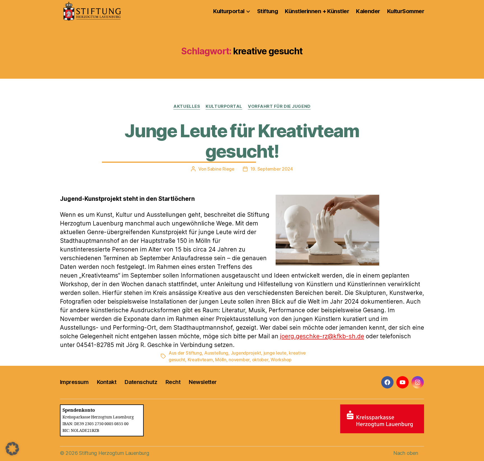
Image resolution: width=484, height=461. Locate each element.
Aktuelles (186, 106)
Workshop (281, 359)
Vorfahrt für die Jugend (279, 106)
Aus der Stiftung (185, 353)
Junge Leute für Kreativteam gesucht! (242, 141)
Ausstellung (216, 353)
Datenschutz (141, 382)
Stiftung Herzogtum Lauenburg (114, 453)
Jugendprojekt (246, 353)
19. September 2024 (271, 169)
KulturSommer (405, 11)
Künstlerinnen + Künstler (317, 11)
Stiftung (267, 11)
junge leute (275, 353)
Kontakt (106, 382)
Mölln (220, 359)
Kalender (368, 11)
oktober (260, 359)
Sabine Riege (220, 169)
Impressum (74, 382)
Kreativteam (200, 359)
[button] (12, 448)
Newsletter (203, 382)
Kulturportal (228, 11)
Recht (173, 382)
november (239, 359)
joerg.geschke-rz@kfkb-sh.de (322, 336)
